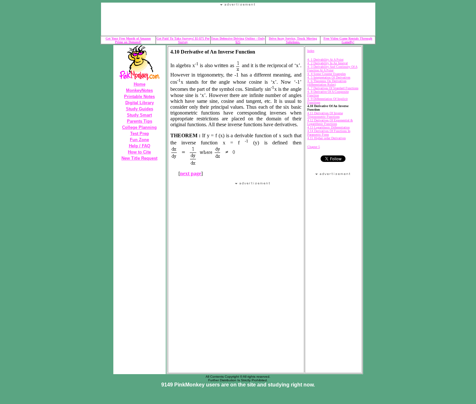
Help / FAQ (139, 145)
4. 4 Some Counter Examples (326, 74)
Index (310, 51)
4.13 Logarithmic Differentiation (328, 127)
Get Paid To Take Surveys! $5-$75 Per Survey (183, 40)
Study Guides (139, 108)
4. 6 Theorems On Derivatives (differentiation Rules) (326, 82)
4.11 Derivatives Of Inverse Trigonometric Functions (325, 114)
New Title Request (139, 158)
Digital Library (139, 102)
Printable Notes (139, 96)
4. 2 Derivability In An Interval (327, 63)
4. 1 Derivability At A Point (325, 59)
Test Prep (139, 133)
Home (139, 84)
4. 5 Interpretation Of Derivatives (328, 77)
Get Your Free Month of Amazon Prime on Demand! (128, 40)
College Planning (139, 127)
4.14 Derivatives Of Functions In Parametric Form (328, 132)
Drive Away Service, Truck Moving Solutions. (293, 40)
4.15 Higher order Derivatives (326, 138)
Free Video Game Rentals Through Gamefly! (347, 40)
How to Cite (139, 152)
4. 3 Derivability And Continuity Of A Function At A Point (332, 68)
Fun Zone (139, 139)
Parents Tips (139, 121)
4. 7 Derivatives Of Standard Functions (332, 88)
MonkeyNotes (139, 90)
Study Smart (139, 115)
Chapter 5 (313, 147)
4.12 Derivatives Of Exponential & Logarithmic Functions (330, 122)
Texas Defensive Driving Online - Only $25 (238, 40)
